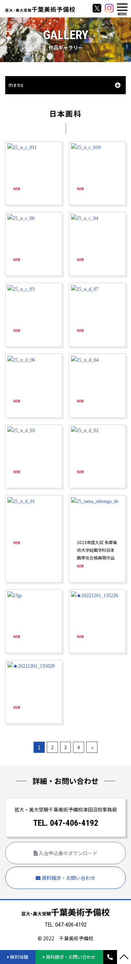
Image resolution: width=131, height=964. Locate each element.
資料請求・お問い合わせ (68, 877)
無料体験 (18, 957)
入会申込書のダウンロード (67, 853)
